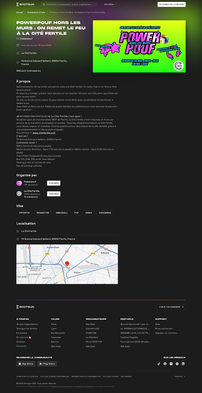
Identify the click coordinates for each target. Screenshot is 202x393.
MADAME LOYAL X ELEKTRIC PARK (138, 333)
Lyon (53, 328)
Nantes (55, 341)
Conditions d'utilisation (27, 376)
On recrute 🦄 (23, 337)
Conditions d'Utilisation (84, 386)
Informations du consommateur (86, 376)
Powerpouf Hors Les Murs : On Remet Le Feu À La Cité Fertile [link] (77, 12)
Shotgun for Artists (26, 328)
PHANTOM (91, 333)
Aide (157, 324)
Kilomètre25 (92, 328)
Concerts (21, 346)
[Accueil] (25, 4)
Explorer (108, 4)
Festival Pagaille (129, 337)
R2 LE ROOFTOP (94, 341)
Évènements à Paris (36, 12)
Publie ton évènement (170, 307)
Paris (53, 324)
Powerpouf (26, 38)
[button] (53, 183)
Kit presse (21, 333)
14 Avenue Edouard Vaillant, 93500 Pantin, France (48, 238)
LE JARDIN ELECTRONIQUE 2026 (137, 328)
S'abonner (54, 183)
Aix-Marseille (58, 333)
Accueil (19, 12)
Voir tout (56, 346)
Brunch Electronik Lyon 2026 (136, 324)
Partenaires (126, 376)
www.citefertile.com (44, 132)
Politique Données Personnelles (54, 376)
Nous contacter (163, 328)
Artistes (20, 341)
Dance (88, 213)
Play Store (49, 364)
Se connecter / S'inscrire (171, 4)
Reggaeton (43, 213)
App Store (27, 364)
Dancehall (62, 213)
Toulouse (56, 337)
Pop (76, 213)
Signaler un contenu (166, 333)
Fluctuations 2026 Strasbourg (137, 341)
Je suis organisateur (27, 324)
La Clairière (92, 337)
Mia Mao (90, 324)
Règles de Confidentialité (61, 386)
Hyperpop (24, 213)
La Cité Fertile (28, 231)
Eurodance (105, 213)
